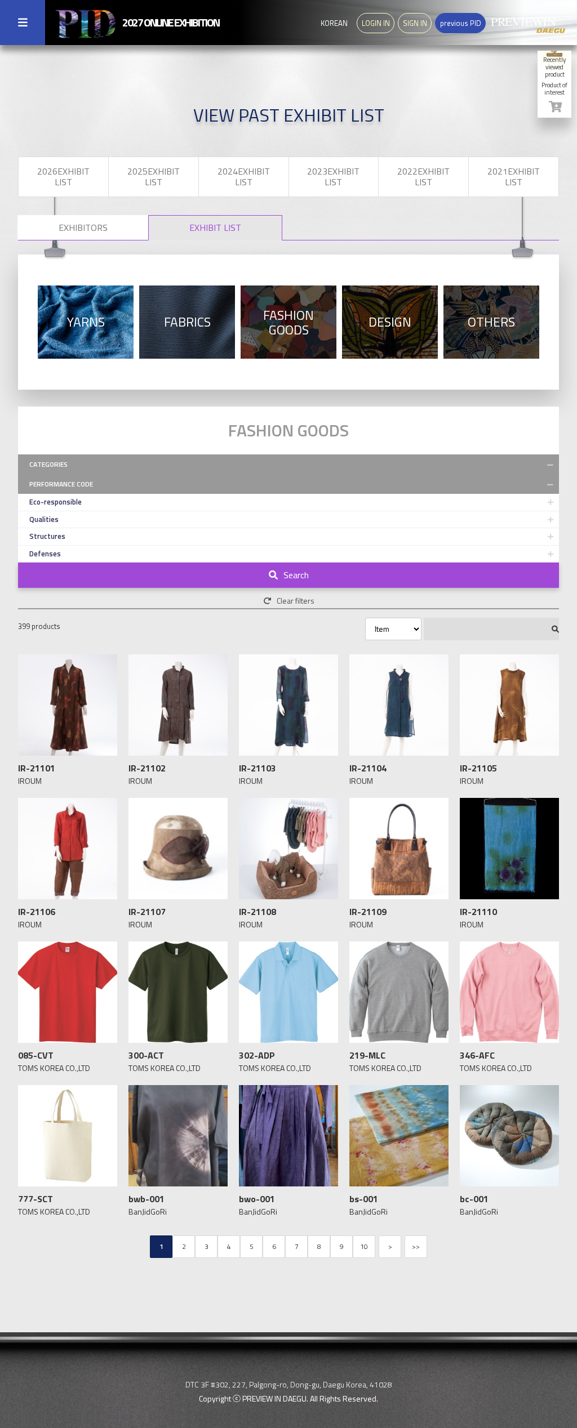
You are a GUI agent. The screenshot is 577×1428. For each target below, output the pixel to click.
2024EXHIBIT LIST (244, 176)
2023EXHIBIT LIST (333, 176)
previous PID (460, 23)
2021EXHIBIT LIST (513, 176)
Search (296, 575)
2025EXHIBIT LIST (153, 176)
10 (364, 1246)
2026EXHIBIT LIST (63, 176)
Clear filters (295, 600)
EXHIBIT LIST (215, 227)
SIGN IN (415, 23)
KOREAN (334, 23)
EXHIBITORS (83, 227)
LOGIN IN (376, 23)
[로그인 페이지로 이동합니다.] (555, 106)
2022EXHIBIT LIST (423, 176)
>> (416, 1246)
